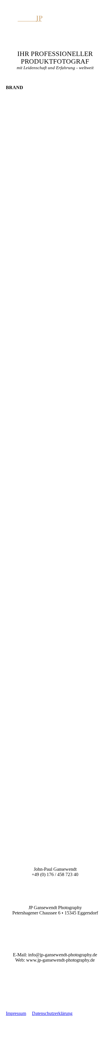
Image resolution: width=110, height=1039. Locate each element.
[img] (30, 18)
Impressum (16, 1013)
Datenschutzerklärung (52, 1013)
